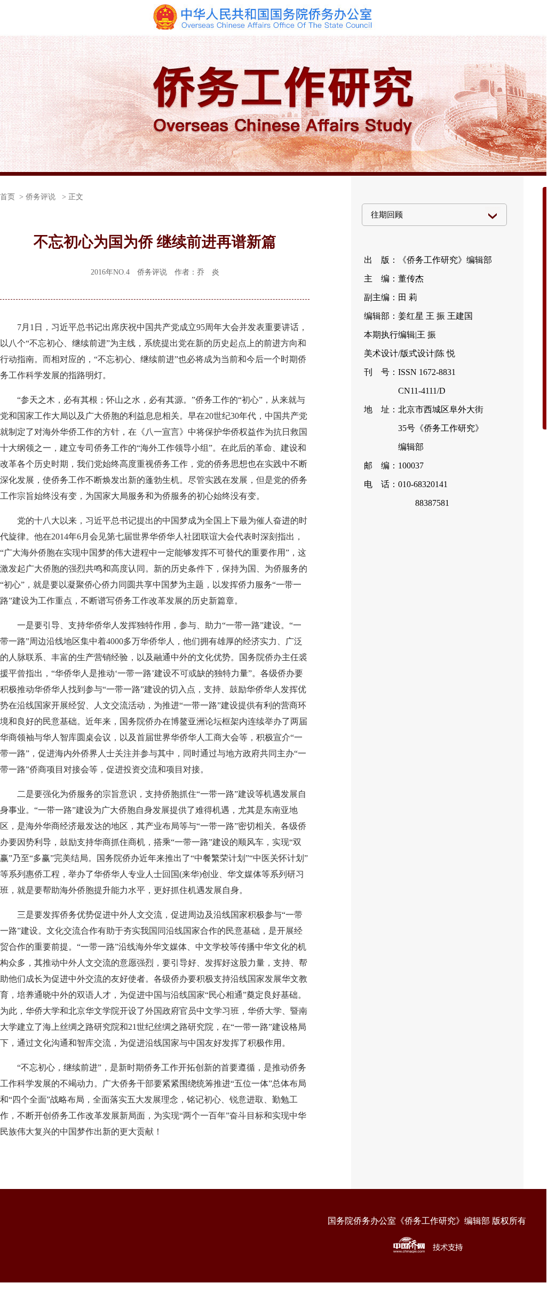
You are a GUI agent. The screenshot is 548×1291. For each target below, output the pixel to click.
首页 (7, 197)
